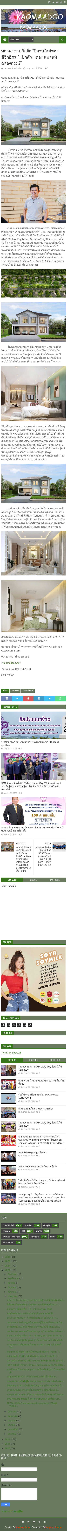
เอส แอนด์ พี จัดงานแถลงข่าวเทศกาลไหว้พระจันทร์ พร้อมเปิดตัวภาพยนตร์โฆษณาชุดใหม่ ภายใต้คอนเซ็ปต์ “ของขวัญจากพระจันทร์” (41, 1139)
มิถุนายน (12, 1411)
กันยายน (12, 1287)
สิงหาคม (12, 1291)
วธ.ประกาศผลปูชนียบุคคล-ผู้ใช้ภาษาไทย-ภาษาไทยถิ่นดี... (35, 1340)
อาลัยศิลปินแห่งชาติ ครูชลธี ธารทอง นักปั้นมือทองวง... (34, 1326)
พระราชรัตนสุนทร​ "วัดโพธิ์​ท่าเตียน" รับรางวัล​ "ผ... (32, 1317)
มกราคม (12, 1434)
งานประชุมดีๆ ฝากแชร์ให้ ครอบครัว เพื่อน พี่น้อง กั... (33, 1390)
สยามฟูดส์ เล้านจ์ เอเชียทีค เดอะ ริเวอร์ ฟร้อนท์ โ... (32, 1356)
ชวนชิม (39, 1231)
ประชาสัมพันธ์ (28, 691)
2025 (8, 1261)
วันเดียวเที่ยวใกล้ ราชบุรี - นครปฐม (35, 1108)
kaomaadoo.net (11, 662)
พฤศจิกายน (13, 1278)
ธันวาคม (12, 1274)
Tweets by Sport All (11, 1052)
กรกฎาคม (13, 1296)
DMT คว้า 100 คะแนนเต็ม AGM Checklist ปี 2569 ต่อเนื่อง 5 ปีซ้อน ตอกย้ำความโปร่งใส (32, 829)
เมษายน (12, 1420)
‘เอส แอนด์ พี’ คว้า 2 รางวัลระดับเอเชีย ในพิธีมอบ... (32, 1376)
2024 (8, 1265)
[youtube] (57, 2)
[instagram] (64, 2)
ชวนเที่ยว (28, 1225)
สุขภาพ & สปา (8, 1242)
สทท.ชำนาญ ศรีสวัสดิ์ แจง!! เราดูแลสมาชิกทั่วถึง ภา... (34, 1399)
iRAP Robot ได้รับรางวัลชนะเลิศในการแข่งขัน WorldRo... (36, 1365)
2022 (8, 1439)
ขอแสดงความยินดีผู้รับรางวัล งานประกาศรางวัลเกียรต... (35, 1381)
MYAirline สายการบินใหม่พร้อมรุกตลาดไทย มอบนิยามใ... (35, 1385)
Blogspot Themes (54, 1527)
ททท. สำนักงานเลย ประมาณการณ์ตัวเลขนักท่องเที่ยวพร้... (36, 1300)
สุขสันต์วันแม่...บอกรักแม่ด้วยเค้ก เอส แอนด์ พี (30, 1313)
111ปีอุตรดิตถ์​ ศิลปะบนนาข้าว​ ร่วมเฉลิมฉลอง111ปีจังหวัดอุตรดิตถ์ (30, 744)
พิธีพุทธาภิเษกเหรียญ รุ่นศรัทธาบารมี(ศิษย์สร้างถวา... (33, 1304)
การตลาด (15, 691)
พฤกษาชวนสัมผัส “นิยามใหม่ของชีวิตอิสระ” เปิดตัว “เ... (34, 1351)
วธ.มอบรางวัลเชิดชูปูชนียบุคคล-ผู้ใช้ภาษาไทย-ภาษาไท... (35, 1322)
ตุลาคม (11, 1283)
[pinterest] (61, 2)
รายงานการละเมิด (12, 1511)
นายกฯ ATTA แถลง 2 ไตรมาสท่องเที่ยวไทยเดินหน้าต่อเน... (36, 1394)
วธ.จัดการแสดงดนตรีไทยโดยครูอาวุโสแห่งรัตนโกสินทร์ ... (36, 1331)
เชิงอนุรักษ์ (35, 1237)
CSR (23, 1231)
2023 (8, 1270)
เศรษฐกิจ (46, 1225)
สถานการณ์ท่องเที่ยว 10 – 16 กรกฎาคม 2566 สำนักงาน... (35, 1335)
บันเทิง (52, 1237)
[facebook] (49, 2)
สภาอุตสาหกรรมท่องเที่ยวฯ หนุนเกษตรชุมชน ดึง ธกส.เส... (36, 1360)
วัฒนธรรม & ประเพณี (11, 1237)
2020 (8, 1448)
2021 (8, 1443)
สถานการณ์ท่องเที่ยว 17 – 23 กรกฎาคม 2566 (29, 1309)
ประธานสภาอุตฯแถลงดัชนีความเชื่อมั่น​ (38, 1166)
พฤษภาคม (13, 1416)
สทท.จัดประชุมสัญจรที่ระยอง (32, 1152)
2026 (8, 1256)
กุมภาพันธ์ (13, 1429)
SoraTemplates (23, 1527)
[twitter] (53, 2)
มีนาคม (12, 1425)
